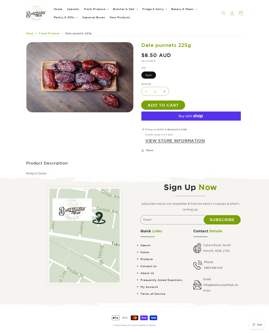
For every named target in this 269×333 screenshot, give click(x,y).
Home (144, 252)
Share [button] (149, 150)
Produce (146, 259)
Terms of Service (152, 293)
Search (145, 245)
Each (149, 75)
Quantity (146, 84)
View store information (175, 140)
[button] (223, 13)
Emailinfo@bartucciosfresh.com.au (220, 285)
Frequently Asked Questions (161, 280)
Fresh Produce (49, 33)
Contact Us (148, 266)
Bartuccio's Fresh (129, 325)
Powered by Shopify (146, 325)
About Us (147, 273)
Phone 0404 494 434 (213, 265)
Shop (29, 33)
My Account (149, 286)
